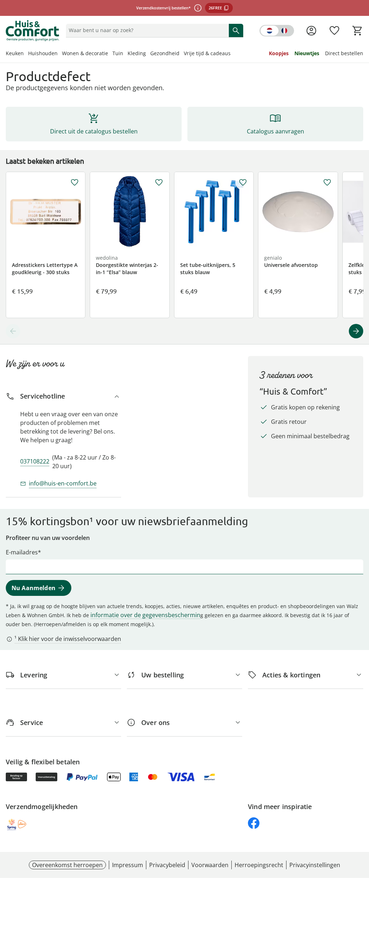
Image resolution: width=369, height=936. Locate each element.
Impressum (127, 865)
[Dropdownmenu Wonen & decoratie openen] (110, 54)
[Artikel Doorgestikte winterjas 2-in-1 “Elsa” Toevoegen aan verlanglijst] (158, 182)
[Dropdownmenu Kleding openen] (148, 54)
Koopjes (279, 53)
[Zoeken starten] (236, 30)
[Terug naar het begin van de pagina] (360, 884)
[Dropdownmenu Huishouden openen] (60, 54)
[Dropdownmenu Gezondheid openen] (181, 54)
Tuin (117, 53)
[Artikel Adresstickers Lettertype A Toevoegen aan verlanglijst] (74, 182)
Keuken (15, 53)
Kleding (137, 53)
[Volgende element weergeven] (356, 331)
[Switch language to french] (276, 30)
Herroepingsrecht (259, 865)
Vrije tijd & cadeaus (207, 53)
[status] (146, 30)
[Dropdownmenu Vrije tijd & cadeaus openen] (233, 54)
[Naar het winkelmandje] (357, 30)
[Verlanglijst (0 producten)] (334, 30)
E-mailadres (22, 552)
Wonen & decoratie (85, 53)
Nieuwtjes (306, 53)
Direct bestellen (344, 53)
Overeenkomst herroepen (67, 865)
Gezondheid (164, 53)
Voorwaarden (209, 865)
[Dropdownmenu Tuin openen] (125, 54)
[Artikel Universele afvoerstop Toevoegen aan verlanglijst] (327, 182)
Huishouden (43, 53)
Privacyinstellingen (314, 865)
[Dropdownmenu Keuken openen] (26, 54)
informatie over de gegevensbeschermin (145, 615)
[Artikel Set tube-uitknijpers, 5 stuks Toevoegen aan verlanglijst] (242, 182)
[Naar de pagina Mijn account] (311, 30)
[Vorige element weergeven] (13, 331)
